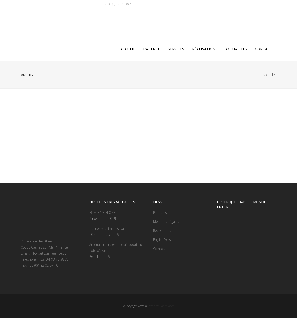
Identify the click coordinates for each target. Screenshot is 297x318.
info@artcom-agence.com (50, 253)
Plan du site (162, 212)
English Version (164, 239)
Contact (159, 248)
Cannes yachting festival (107, 228)
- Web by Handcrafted (161, 306)
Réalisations (162, 230)
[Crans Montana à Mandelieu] (60, 122)
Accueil (268, 74)
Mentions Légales (166, 221)
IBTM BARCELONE (102, 212)
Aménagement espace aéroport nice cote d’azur (116, 247)
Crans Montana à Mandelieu (50, 151)
